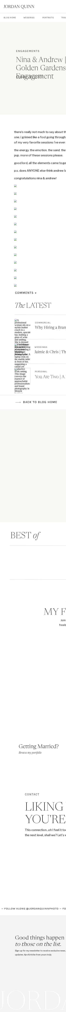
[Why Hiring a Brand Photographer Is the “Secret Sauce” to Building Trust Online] (22, 327)
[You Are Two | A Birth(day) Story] (22, 376)
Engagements (28, 51)
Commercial (43, 322)
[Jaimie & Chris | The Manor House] (22, 351)
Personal (41, 371)
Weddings (41, 347)
